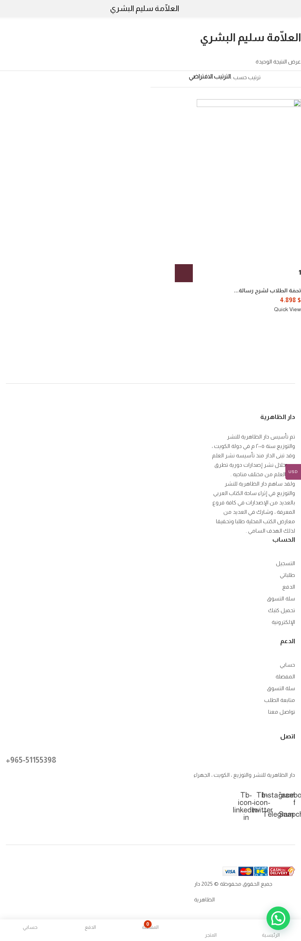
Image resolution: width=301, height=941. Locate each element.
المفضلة (285, 676)
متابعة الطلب (279, 700)
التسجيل (285, 563)
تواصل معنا (281, 712)
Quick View (287, 309)
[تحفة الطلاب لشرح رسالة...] (249, 177)
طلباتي (287, 575)
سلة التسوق (281, 598)
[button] (184, 273)
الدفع (288, 587)
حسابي (287, 665)
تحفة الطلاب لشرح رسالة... (267, 290)
